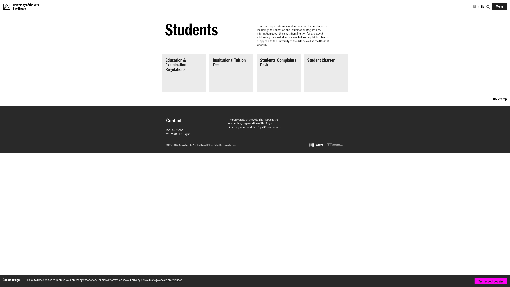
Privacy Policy (213, 145)
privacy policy (140, 280)
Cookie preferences (228, 145)
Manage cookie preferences (165, 280)
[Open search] (488, 6)
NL (475, 7)
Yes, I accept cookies (490, 281)
